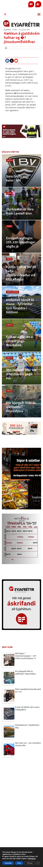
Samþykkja (8, 863)
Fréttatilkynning (12, 292)
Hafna (19, 863)
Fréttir (15, 29)
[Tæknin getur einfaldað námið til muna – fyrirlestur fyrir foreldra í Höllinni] (21, 302)
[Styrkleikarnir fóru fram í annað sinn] (21, 203)
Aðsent (9, 226)
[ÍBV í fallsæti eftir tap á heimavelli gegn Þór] (21, 368)
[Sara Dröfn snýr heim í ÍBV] (21, 170)
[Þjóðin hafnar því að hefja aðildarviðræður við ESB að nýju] (21, 269)
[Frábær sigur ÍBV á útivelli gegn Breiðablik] (21, 335)
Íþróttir (9, 160)
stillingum (32, 859)
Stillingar (30, 863)
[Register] (38, 4)
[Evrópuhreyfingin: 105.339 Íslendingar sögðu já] (21, 236)
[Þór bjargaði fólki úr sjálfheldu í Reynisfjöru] (21, 401)
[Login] (31, 4)
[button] (39, 14)
